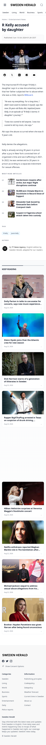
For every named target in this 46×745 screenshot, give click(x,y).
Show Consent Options (14, 666)
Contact (27, 705)
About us (28, 701)
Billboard (28, 95)
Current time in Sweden (34, 696)
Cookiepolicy (29, 683)
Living (14, 12)
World (22, 12)
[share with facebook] (26, 75)
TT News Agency (19, 247)
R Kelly (5, 233)
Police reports (7, 709)
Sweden (5, 12)
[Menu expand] (5, 5)
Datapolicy (28, 687)
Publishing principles (33, 679)
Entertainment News (17, 19)
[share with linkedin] (19, 75)
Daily (4, 705)
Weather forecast (31, 692)
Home (4, 19)
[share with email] (34, 75)
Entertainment (8, 701)
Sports (40, 12)
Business (31, 12)
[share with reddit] (4, 75)
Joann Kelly (15, 233)
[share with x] (12, 75)
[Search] (41, 4)
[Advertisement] (23, 456)
